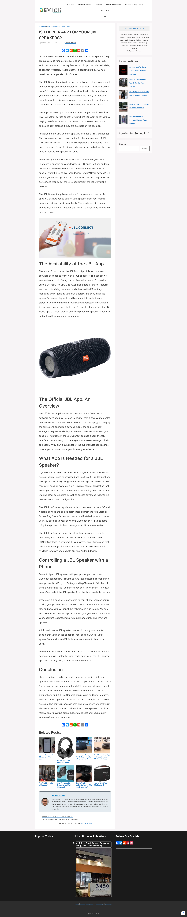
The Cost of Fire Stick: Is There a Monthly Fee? (60, 819)
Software (62, 26)
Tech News (138, 5)
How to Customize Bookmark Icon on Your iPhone (138, 120)
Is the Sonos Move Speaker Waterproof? (57, 817)
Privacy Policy (90, 904)
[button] (105, 16)
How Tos (129, 5)
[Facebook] (63, 51)
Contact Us (108, 904)
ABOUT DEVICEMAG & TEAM (134, 28)
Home (77, 904)
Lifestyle (98, 5)
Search (122, 144)
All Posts (105, 11)
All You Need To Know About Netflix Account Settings (137, 70)
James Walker (58, 795)
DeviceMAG (42, 26)
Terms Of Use (100, 904)
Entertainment (84, 5)
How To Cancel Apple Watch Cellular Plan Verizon (137, 82)
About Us (82, 904)
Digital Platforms (113, 5)
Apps (68, 26)
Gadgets (70, 5)
